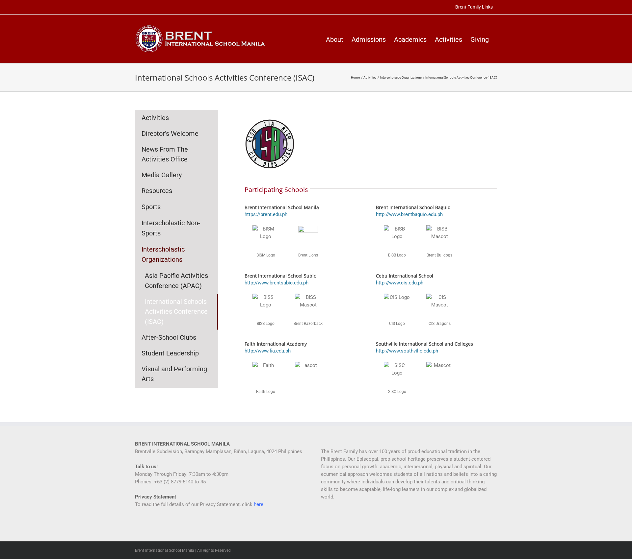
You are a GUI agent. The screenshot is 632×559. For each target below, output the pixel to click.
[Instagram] (341, 520)
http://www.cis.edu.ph (399, 283)
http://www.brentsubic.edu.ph (276, 283)
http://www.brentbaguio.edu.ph (409, 214)
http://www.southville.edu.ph (407, 351)
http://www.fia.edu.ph (268, 351)
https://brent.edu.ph (266, 214)
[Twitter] (323, 520)
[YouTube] (332, 520)
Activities (155, 118)
